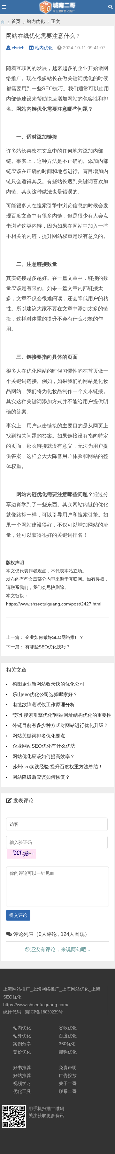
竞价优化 (22, 1051)
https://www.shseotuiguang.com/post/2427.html (53, 603)
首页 (16, 21)
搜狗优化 (68, 1051)
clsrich (18, 47)
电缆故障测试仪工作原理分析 (43, 704)
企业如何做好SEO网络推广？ (54, 637)
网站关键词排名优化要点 (38, 735)
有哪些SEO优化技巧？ (47, 646)
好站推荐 (22, 1075)
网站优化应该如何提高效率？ (43, 756)
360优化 (67, 1043)
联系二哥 (68, 1091)
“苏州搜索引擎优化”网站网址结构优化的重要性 (61, 715)
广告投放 (68, 1075)
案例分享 (22, 1043)
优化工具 (22, 1091)
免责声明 (68, 1067)
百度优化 (68, 1035)
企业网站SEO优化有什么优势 (43, 746)
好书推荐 (22, 1067)
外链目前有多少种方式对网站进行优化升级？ (60, 725)
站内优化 (36, 21)
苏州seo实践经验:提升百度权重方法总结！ (57, 766)
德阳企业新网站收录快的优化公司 (48, 684)
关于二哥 (68, 1083)
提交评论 (18, 915)
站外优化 (22, 1035)
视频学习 (22, 1083)
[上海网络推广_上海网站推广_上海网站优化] (2, 21)
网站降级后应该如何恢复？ (41, 777)
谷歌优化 (68, 1027)
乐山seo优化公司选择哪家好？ (45, 694)
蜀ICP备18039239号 (44, 1012)
